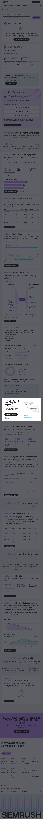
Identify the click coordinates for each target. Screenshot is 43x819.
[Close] (39, 399)
